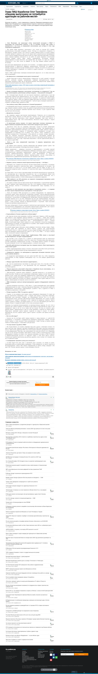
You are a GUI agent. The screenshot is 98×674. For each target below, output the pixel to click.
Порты (46, 6)
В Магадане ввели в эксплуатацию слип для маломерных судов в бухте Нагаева (26, 494)
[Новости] (9, 373)
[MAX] (51, 657)
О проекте (24, 651)
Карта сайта (24, 660)
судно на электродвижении (19, 369)
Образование (66, 6)
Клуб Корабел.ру (25, 656)
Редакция (24, 653)
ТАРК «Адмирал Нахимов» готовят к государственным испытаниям (22, 552)
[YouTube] (51, 660)
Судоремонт (26, 6)
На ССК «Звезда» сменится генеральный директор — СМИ (20, 498)
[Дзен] (51, 654)
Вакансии (51, 652)
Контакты (51, 651)
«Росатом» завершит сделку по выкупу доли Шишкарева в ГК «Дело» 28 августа (26, 581)
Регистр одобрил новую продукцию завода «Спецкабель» (20, 577)
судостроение (10, 439)
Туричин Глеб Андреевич (13, 367)
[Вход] (91, 3)
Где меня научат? (18, 354)
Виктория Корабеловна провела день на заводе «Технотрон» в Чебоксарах (24, 560)
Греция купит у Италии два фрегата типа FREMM (18, 502)
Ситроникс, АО (17, 365)
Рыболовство (53, 6)
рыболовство (10, 430)
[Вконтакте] (53, 654)
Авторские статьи (41, 654)
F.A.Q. (23, 662)
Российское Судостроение (43, 651)
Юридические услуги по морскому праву (10, 658)
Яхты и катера (74, 6)
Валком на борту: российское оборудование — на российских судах (22, 635)
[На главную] (13, 3)
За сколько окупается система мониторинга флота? (18, 623)
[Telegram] (53, 657)
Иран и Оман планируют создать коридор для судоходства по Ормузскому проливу (26, 533)
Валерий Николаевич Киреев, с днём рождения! (18, 556)
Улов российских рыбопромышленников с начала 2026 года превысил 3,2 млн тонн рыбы (28, 428)
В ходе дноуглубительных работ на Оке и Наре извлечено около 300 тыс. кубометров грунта (28, 525)
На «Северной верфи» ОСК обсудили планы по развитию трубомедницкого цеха (26, 461)
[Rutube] (56, 654)
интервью (12, 9)
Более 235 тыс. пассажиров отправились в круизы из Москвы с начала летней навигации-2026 (29, 590)
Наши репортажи (41, 656)
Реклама (23, 654)
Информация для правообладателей (29, 659)
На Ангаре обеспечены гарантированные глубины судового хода (22, 631)
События (33, 6)
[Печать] (53, 377)
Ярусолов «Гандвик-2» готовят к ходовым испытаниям (19, 639)
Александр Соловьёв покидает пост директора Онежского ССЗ (21, 485)
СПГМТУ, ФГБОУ (25, 363)
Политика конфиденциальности (28, 658)
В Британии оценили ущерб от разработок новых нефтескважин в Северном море (26, 465)
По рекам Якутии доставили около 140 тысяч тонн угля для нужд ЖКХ (23, 614)
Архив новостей (41, 657)
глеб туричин (29, 369)
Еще (81, 6)
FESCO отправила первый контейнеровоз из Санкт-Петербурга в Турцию (24, 511)
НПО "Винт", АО (9, 365)
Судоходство (18, 6)
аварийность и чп (17, 602)
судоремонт (10, 483)
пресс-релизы (11, 434)
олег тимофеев (39, 369)
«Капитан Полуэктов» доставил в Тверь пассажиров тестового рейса (23, 452)
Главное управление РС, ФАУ (41, 363)
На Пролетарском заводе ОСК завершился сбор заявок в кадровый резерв (24, 564)
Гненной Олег (11, 409)
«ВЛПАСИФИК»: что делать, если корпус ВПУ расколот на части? (22, 529)
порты (9, 470)
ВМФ (60, 6)
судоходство (10, 454)
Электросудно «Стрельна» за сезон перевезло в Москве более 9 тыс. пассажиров (26, 490)
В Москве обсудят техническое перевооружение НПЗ (19, 473)
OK (54, 669)
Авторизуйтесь (33, 394)
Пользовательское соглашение (28, 657)
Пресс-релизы (40, 6)
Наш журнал (24, 652)
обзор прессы (10, 522)
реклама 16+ (90, 9)
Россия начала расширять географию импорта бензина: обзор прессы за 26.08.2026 (27, 521)
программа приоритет (49, 369)
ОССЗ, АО (32, 363)
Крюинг (39, 653)
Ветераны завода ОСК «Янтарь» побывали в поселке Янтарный (22, 432)
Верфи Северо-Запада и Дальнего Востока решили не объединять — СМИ (24, 477)
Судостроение (9, 6)
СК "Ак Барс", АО (17, 363)
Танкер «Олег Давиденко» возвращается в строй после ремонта (22, 481)
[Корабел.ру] (11, 649)
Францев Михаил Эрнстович (14, 397)
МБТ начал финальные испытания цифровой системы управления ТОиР (24, 469)
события (9, 426)
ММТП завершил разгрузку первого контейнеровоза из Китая (21, 568)
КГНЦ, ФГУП (10, 363)
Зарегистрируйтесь (43, 394)
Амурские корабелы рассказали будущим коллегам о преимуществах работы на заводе (27, 573)
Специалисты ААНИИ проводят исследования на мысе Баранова (22, 610)
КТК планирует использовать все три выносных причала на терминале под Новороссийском (29, 627)
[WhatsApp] (56, 657)
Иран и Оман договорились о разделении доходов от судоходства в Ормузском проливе (28, 424)
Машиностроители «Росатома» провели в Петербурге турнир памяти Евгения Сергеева (27, 619)
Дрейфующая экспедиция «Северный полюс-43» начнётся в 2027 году (23, 457)
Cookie (51, 669)
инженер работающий (20, 360)
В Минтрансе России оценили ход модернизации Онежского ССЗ (22, 548)
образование (11, 545)
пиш (34, 369)
